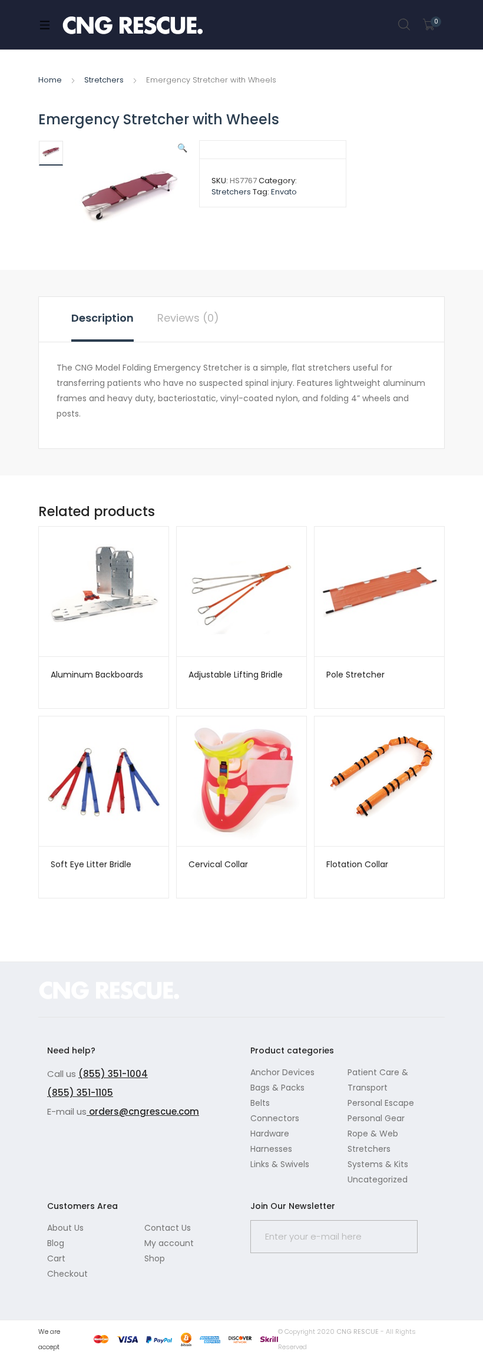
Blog (55, 1243)
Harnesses (271, 1149)
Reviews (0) (188, 317)
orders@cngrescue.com (143, 1111)
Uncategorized (378, 1179)
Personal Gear (376, 1118)
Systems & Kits (378, 1164)
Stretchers (104, 79)
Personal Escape (381, 1103)
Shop (154, 1258)
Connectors (274, 1118)
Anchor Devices (282, 1072)
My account (169, 1243)
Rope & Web (373, 1133)
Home (50, 79)
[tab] (102, 319)
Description (102, 317)
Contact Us (167, 1228)
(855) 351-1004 (113, 1074)
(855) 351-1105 (80, 1092)
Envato (284, 191)
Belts (260, 1103)
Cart (56, 1258)
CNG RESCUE (357, 1331)
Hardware (269, 1133)
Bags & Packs (277, 1087)
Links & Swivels (279, 1164)
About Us (65, 1228)
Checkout (67, 1274)
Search (404, 25)
